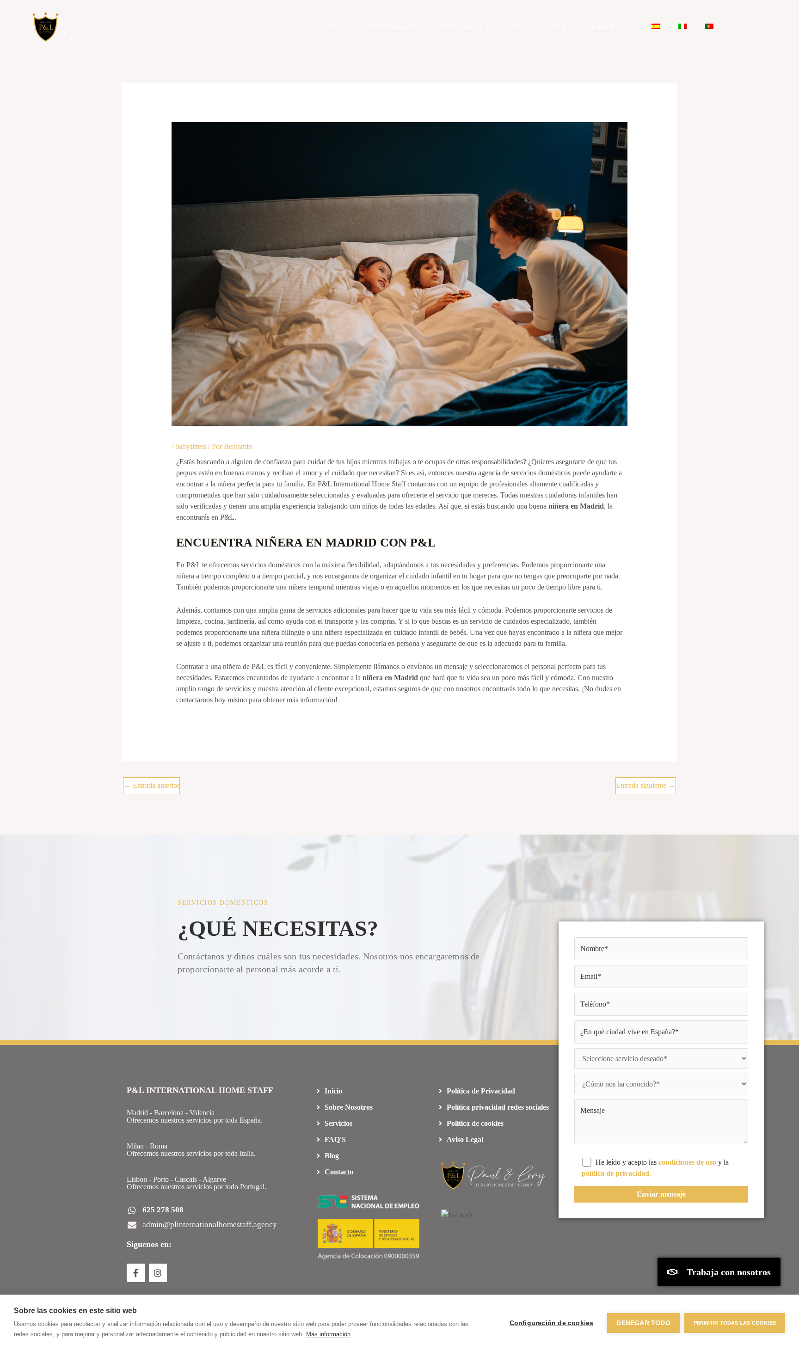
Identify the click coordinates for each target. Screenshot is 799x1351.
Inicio (336, 26)
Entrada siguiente (646, 785)
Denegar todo (643, 1323)
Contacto (601, 26)
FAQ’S (518, 26)
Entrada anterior (151, 785)
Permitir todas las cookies (735, 1323)
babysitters (190, 446)
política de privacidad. (616, 1173)
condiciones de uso (687, 1162)
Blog (558, 26)
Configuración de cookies (552, 1323)
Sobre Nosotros (392, 26)
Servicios (455, 26)
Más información (328, 1334)
